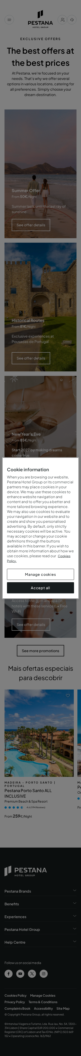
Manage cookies (40, 574)
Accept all (40, 587)
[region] (40, 528)
